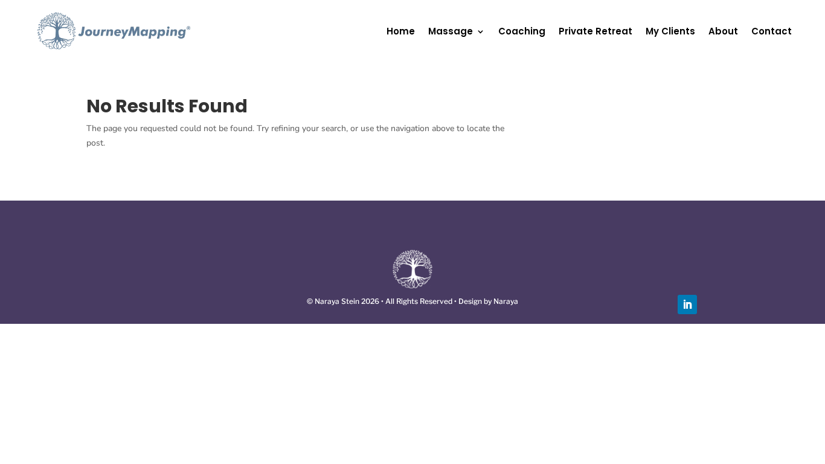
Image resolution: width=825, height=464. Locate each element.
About (723, 31)
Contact (771, 31)
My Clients (670, 31)
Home (401, 31)
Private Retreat (595, 31)
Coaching (521, 31)
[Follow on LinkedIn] (687, 304)
